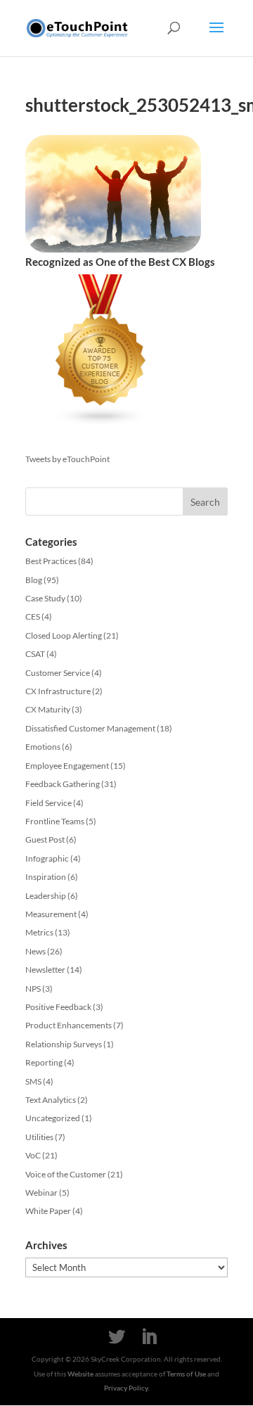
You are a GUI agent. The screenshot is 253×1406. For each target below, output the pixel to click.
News (35, 951)
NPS (33, 988)
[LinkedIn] (149, 1337)
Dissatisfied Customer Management (90, 728)
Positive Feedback (58, 1007)
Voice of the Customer (65, 1174)
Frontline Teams (54, 821)
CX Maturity (47, 709)
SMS (33, 1081)
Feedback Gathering (62, 784)
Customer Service (57, 672)
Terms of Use (186, 1373)
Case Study (45, 598)
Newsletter (45, 969)
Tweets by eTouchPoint (67, 459)
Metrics (39, 932)
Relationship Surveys (63, 1044)
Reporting (44, 1062)
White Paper (48, 1211)
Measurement (51, 914)
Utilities (39, 1137)
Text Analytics (50, 1099)
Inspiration (45, 876)
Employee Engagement (67, 765)
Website (80, 1373)
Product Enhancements (68, 1025)
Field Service (48, 803)
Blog (33, 580)
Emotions (42, 746)
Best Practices (51, 561)
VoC (33, 1155)
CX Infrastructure (58, 691)
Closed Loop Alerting (63, 635)
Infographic (47, 858)
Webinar (41, 1192)
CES (32, 616)
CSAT (35, 653)
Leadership (45, 895)
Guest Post (45, 839)
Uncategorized (52, 1118)
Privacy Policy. (126, 1387)
